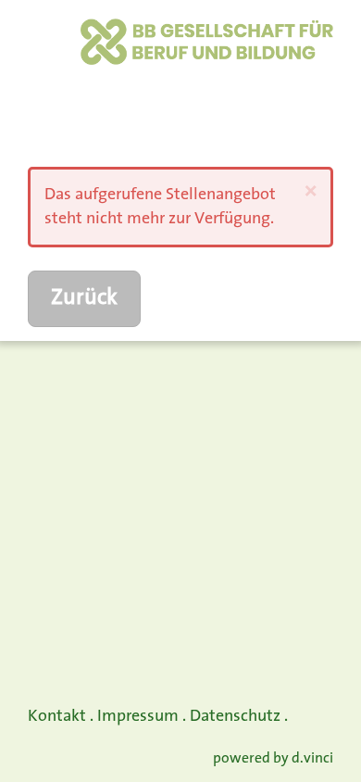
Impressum (138, 716)
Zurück (84, 298)
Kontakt (57, 716)
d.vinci (312, 759)
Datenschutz (235, 716)
